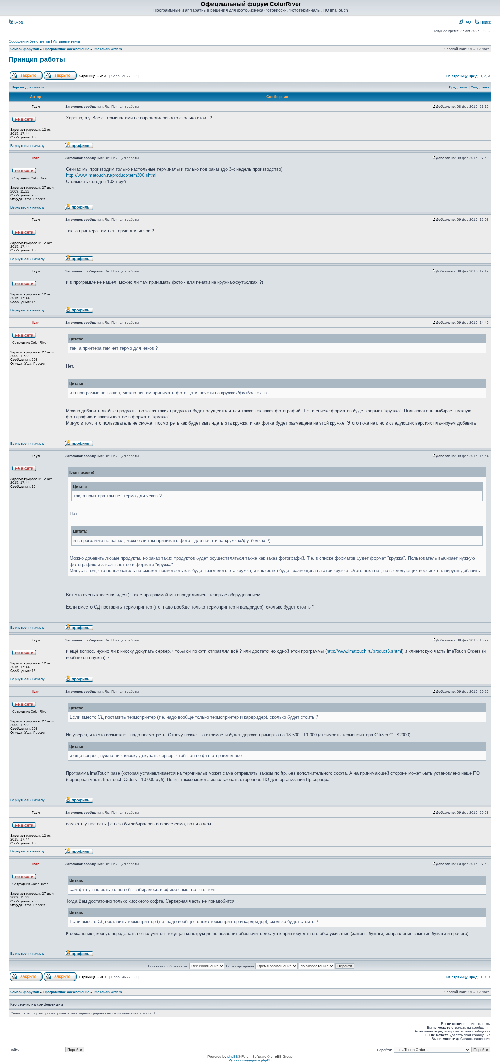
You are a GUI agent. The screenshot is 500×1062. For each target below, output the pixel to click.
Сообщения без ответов (29, 41)
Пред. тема (458, 87)
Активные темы (66, 41)
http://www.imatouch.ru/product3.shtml (364, 651)
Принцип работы (37, 59)
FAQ (467, 22)
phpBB (232, 1056)
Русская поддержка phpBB (250, 1060)
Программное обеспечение (66, 49)
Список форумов (24, 49)
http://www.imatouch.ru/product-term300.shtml (111, 175)
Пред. (473, 76)
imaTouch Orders (108, 49)
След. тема (480, 87)
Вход (18, 22)
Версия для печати (28, 87)
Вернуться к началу (27, 146)
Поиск (485, 22)
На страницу (457, 76)
